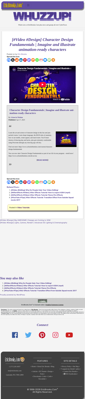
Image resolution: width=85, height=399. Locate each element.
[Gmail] (41, 60)
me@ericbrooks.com (14, 371)
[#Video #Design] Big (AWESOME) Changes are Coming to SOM (25, 220)
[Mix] (33, 60)
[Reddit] (17, 60)
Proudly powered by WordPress (12, 295)
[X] (13, 60)
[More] (53, 60)
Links (44, 376)
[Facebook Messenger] (45, 60)
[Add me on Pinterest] (42, 335)
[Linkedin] (21, 60)
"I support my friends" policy (70, 369)
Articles (34, 371)
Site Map (76, 366)
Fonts (42, 374)
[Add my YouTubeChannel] (69, 335)
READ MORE (42, 160)
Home (34, 366)
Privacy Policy (66, 366)
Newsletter (42, 379)
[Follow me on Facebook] (15, 335)
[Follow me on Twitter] (28, 335)
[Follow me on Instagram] (55, 335)
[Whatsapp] (37, 60)
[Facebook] (9, 60)
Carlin (50, 376)
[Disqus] (42, 250)
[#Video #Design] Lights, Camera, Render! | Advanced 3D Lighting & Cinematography (33, 223)
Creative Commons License (54, 305)
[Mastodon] (29, 60)
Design (50, 371)
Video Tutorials (23, 207)
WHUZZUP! (42, 17)
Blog (52, 366)
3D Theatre (42, 371)
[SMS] (49, 60)
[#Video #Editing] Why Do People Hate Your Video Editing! (34, 190)
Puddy (15, 310)
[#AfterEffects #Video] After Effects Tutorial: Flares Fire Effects (37, 195)
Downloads (37, 376)
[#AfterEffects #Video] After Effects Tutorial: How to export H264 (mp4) (40, 192)
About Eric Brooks (43, 366)
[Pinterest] (25, 60)
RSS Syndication (71, 374)
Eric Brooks (22, 54)
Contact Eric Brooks (70, 371)
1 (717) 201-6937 (14, 366)
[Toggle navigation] (28, 5)
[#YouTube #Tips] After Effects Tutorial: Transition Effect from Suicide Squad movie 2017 (40, 291)
